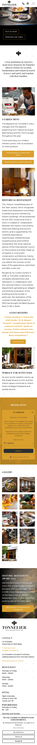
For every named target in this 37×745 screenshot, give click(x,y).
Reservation (28, 4)
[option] (18, 26)
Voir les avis (18, 342)
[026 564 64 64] (23, 4)
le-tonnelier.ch (9, 3)
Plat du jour (11, 31)
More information (18, 728)
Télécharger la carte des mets (18, 154)
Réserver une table (14, 37)
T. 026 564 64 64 (9, 648)
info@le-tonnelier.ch (10, 650)
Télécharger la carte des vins (18, 162)
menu (33, 3)
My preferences (18, 732)
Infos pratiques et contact (13, 661)
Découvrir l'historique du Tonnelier (18, 609)
